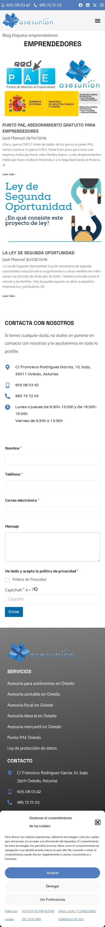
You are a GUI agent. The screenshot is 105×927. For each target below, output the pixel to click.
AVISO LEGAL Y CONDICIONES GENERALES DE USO (77, 915)
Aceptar (53, 873)
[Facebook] (81, 5)
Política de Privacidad (29, 579)
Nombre (13, 448)
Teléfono (14, 474)
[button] (97, 822)
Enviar (14, 611)
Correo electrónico (22, 500)
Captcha (12, 590)
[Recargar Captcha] (35, 590)
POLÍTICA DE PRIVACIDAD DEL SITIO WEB (38, 915)
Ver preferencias (52, 900)
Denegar (52, 886)
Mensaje (12, 526)
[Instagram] (102, 5)
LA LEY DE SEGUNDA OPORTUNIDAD (38, 253)
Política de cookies (11, 915)
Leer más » (9, 174)
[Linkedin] (88, 5)
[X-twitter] (95, 5)
